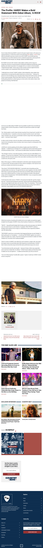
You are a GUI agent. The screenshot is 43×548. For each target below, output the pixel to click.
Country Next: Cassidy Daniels (29, 419)
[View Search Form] (38, 2)
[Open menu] (40, 2)
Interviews (3, 7)
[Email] (40, 19)
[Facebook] (32, 19)
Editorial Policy (39, 546)
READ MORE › (4, 369)
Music (2, 386)
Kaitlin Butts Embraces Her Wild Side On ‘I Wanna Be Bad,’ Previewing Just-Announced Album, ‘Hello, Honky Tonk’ (31, 366)
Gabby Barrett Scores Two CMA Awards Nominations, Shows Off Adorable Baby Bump (12, 338)
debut (28, 54)
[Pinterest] (36, 19)
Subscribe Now (11, 474)
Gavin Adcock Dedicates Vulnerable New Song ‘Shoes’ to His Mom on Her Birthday (11, 390)
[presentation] (11, 354)
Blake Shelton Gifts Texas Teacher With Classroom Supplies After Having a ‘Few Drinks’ (31, 338)
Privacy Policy (38, 545)
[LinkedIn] (38, 19)
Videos (26, 386)
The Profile (11, 7)
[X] (34, 19)
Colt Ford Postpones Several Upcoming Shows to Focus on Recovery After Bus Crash (10, 365)
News (7, 7)
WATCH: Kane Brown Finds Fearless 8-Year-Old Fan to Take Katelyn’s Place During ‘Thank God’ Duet (31, 391)
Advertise (34, 545)
